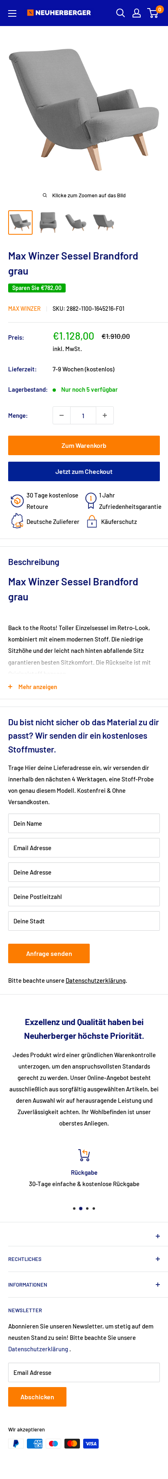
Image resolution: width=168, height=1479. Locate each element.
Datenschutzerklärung (96, 980)
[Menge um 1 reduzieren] (61, 415)
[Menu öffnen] (12, 13)
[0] (153, 13)
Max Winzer (24, 308)
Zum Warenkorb (84, 445)
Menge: (18, 415)
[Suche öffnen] (120, 13)
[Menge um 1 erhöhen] (104, 415)
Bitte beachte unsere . (67, 980)
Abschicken (37, 1396)
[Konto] (137, 13)
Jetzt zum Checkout (84, 471)
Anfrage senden (49, 953)
